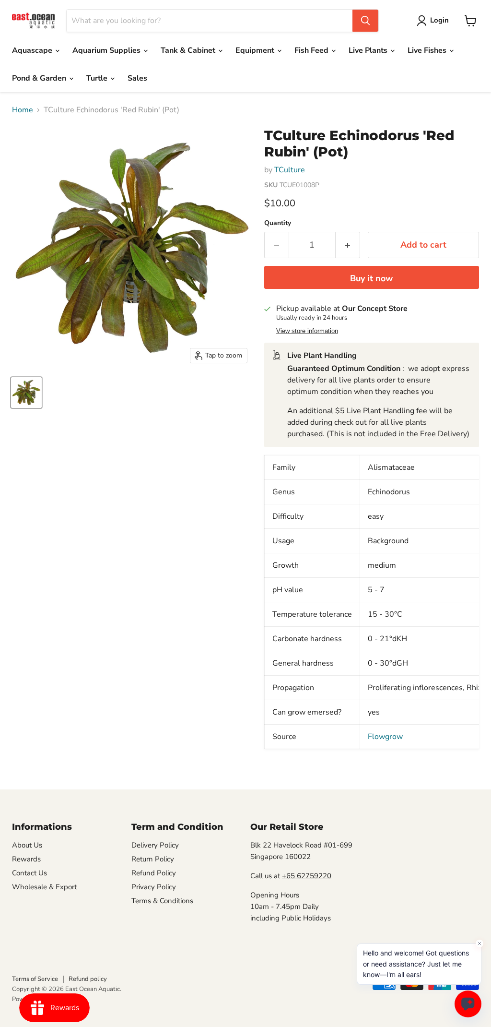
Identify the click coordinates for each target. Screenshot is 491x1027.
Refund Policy (153, 873)
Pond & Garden (40, 78)
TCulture (289, 170)
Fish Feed (312, 50)
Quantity (277, 223)
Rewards (26, 859)
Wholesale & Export (44, 887)
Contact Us (29, 873)
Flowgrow (385, 736)
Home (22, 110)
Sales (137, 78)
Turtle (97, 78)
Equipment (255, 50)
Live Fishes (428, 50)
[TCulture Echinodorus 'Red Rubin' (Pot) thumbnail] (26, 392)
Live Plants (369, 50)
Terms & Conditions (162, 901)
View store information (307, 331)
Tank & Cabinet (189, 50)
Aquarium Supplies (107, 50)
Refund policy (88, 979)
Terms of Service (35, 979)
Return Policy (152, 859)
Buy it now (371, 278)
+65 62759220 (306, 876)
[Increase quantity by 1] (348, 245)
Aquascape (33, 50)
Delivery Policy (155, 845)
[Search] (365, 21)
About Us (27, 845)
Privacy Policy (153, 887)
